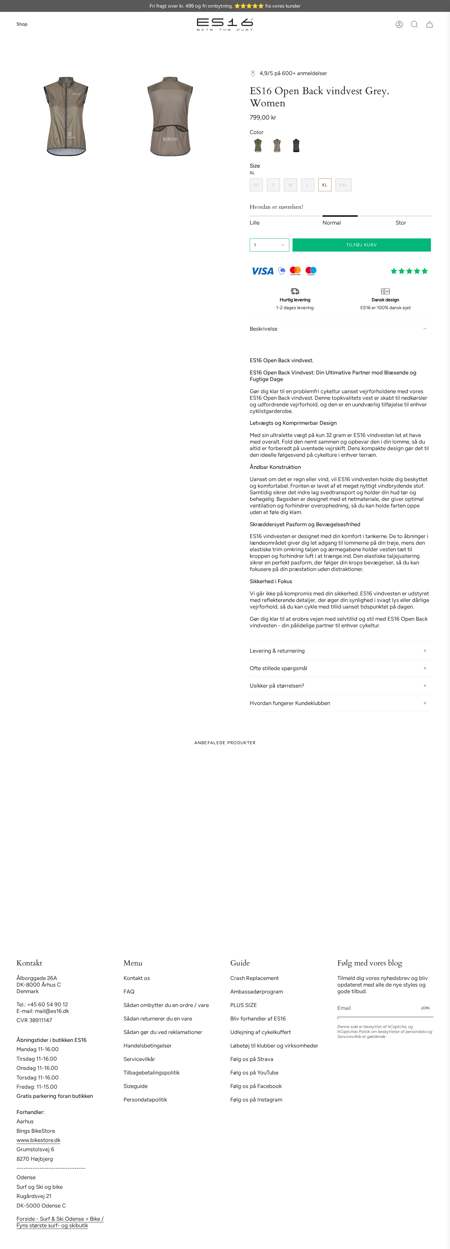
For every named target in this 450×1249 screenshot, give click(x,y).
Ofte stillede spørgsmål (278, 668)
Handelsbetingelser (148, 1045)
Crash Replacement (254, 978)
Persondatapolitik (145, 1099)
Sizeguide (136, 1086)
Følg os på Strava (251, 1059)
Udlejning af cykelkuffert (260, 1032)
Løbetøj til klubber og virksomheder (274, 1045)
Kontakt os (137, 978)
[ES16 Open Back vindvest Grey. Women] (277, 145)
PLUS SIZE (243, 1005)
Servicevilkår (139, 1059)
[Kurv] (429, 24)
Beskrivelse (263, 328)
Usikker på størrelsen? (277, 685)
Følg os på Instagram (256, 1099)
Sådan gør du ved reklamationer (163, 1032)
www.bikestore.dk (38, 1140)
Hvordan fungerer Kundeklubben (290, 703)
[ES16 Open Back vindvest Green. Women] (258, 145)
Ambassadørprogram (256, 991)
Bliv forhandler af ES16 (258, 1018)
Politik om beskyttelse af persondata (393, 1031)
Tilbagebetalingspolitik (152, 1072)
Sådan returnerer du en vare (158, 1018)
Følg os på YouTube (254, 1072)
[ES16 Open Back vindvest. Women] (296, 145)
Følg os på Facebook (256, 1086)
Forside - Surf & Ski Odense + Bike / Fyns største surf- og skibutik (60, 1222)
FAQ (129, 991)
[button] (414, 24)
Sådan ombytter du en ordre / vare (166, 1005)
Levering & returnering (277, 650)
